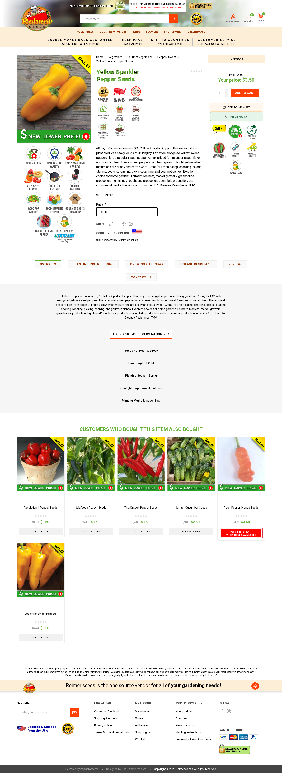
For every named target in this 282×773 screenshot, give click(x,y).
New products (184, 711)
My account (233, 21)
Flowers (152, 31)
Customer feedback (106, 711)
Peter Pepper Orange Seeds (241, 507)
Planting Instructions (189, 732)
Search (173, 18)
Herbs (136, 31)
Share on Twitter (111, 224)
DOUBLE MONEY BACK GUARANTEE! (81, 40)
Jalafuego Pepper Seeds (90, 507)
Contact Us (141, 277)
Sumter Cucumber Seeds (191, 507)
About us (181, 718)
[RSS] (229, 711)
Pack (100, 204)
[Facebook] (222, 711)
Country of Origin (113, 31)
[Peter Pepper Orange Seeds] (241, 460)
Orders (139, 718)
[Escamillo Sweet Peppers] (40, 566)
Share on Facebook (117, 224)
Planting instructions (93, 264)
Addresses (142, 725)
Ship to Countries (170, 40)
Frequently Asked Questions (193, 739)
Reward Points (185, 725)
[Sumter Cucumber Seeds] (191, 460)
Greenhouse (196, 31)
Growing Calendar (146, 264)
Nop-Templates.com (134, 769)
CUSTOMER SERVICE (217, 40)
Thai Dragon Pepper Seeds (141, 507)
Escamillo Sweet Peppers (41, 613)
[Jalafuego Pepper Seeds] (90, 460)
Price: (232, 74)
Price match (238, 116)
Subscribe (74, 712)
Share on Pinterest (124, 224)
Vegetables (85, 31)
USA (126, 233)
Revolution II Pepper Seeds (41, 507)
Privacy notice (103, 725)
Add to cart (245, 93)
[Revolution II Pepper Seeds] (40, 460)
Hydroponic (173, 31)
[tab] (48, 264)
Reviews (235, 264)
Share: (100, 224)
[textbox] (124, 18)
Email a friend (131, 224)
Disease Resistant (196, 264)
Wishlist (140, 739)
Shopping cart (144, 732)
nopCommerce (89, 769)
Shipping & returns (105, 718)
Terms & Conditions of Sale (111, 732)
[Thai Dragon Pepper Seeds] (141, 460)
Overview (48, 264)
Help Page (132, 40)
